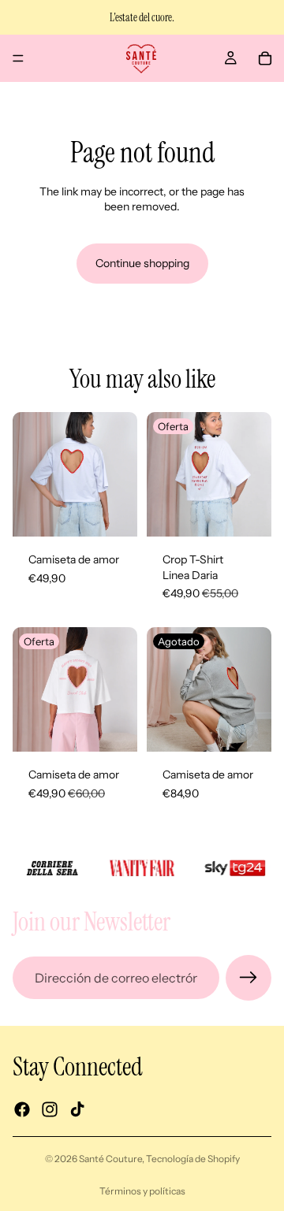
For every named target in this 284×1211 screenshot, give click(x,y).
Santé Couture (110, 1159)
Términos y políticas (142, 1191)
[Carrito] (265, 58)
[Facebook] (22, 1109)
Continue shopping (142, 263)
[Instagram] (49, 1109)
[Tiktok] (77, 1109)
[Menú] (18, 58)
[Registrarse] (248, 978)
